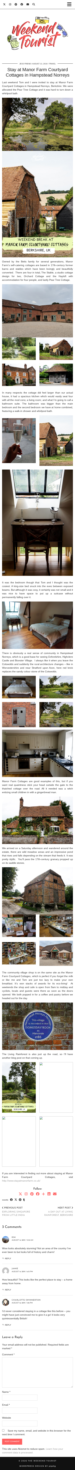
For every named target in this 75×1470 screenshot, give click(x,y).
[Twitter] (4, 4)
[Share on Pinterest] (20, 1199)
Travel (52, 64)
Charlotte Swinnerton (26, 1300)
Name (6, 1391)
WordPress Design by (37, 1466)
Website (6, 1417)
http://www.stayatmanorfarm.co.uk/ (21, 1180)
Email (6, 1404)
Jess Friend (25, 64)
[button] (70, 4)
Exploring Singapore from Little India (16, 1211)
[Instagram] (10, 4)
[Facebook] (22, 4)
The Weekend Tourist (42, 1461)
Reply (8, 1259)
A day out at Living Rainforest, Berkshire (58, 1211)
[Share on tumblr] (24, 1199)
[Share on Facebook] (11, 1199)
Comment (8, 1354)
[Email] (28, 4)
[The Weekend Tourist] (37, 35)
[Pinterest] (16, 4)
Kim (14, 1237)
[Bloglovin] (43, 1194)
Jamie (15, 1269)
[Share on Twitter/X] (16, 1199)
